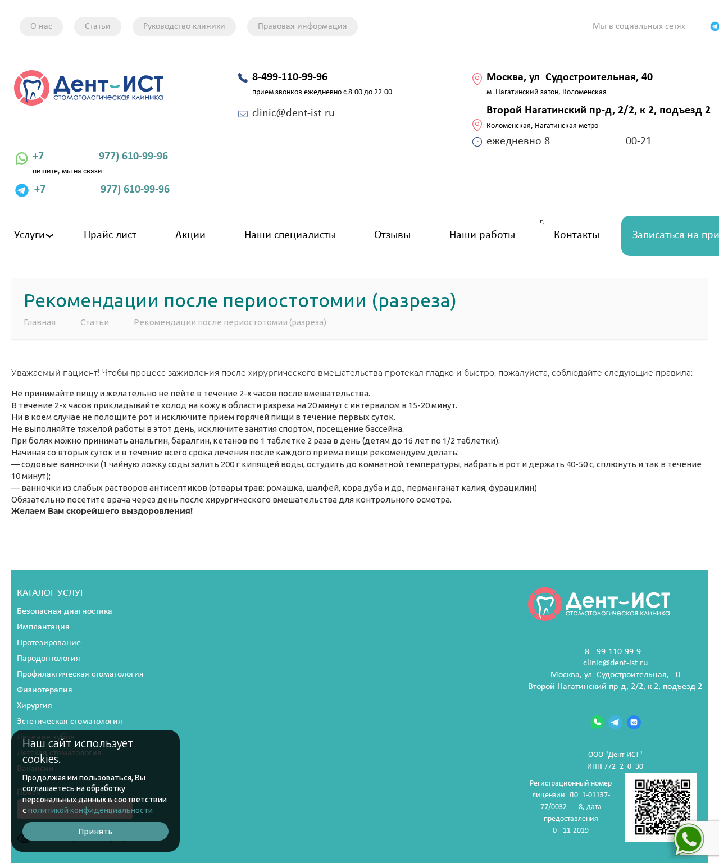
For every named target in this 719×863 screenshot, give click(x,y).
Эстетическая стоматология (69, 721)
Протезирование (49, 642)
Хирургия (34, 705)
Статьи (98, 26)
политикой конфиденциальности (90, 810)
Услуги (29, 235)
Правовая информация (302, 26)
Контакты (576, 235)
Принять (95, 831)
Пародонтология (48, 658)
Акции (190, 235)
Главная (40, 322)
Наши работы (482, 235)
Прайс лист (110, 235)
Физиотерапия (44, 690)
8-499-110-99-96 (615, 651)
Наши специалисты (290, 235)
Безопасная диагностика (64, 611)
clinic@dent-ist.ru (615, 663)
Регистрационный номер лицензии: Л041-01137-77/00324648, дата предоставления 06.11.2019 (571, 807)
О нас (41, 26)
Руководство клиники (184, 26)
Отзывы (392, 235)
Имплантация (43, 627)
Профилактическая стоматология (80, 674)
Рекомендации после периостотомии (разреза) (230, 322)
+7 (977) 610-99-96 (100, 156)
